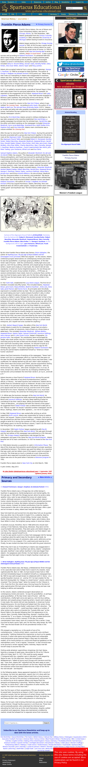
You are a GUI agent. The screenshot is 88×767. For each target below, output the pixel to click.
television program (42, 457)
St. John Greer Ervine (21, 335)
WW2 (40, 14)
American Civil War (10, 743)
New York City (27, 463)
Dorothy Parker (40, 64)
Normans (19, 739)
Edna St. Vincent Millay (15, 64)
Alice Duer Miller (12, 66)
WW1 (24, 14)
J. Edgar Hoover (70, 747)
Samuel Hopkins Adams (9, 153)
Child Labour (65, 743)
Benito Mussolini (51, 748)
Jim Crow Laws (39, 748)
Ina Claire (37, 149)
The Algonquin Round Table (70, 144)
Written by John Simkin (47, 755)
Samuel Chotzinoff (29, 333)
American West (28, 739)
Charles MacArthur (27, 145)
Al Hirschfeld (37, 235)
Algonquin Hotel (15, 137)
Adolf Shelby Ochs (42, 125)
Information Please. (41, 445)
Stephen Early (6, 127)
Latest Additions (14, 2)
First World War (14, 117)
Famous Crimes (39, 739)
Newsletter (66, 2)
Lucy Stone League (32, 283)
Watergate (68, 737)
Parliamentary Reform (12, 745)
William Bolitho (40, 331)
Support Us (79, 2)
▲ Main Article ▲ (45, 477)
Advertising (6, 762)
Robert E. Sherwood (38, 139)
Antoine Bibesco (24, 173)
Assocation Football (8, 739)
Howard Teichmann (26, 55)
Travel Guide (67, 745)
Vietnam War (48, 737)
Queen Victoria (58, 747)
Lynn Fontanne (16, 149)
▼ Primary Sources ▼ (44, 24)
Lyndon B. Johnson (33, 747)
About (41, 758)
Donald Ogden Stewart (13, 143)
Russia (63, 14)
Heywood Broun (37, 93)
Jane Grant (43, 143)
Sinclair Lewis (29, 64)
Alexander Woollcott (26, 141)
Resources (37, 2)
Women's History (75, 14)
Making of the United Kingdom (34, 741)
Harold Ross (43, 121)
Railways (23, 745)
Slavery (57, 743)
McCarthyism (49, 743)
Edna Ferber (26, 143)
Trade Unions (32, 745)
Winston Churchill (69, 46)
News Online (7, 764)
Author (48, 2)
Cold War (8, 741)
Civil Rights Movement (37, 743)
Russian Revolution (55, 745)
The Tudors (28, 737)
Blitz (73, 739)
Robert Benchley (12, 141)
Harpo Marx (44, 171)
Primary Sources (71, 158)
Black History (82, 14)
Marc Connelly (40, 145)
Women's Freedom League (71, 193)
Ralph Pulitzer (21, 406)
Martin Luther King (9, 748)
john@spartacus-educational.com (26, 471)
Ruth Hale (35, 143)
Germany (53, 14)
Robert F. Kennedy (46, 747)
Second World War (18, 737)
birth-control (13, 415)
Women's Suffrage (77, 743)
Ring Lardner (37, 66)
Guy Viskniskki (19, 127)
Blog (56, 2)
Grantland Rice (30, 125)
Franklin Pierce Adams (11, 241)
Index (24, 2)
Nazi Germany (76, 741)
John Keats (34, 105)
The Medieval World (64, 741)
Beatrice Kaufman (16, 147)
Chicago (22, 33)
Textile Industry (43, 745)
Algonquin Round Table (11, 139)
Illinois (28, 33)
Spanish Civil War (22, 743)
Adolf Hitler (20, 748)
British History (38, 737)
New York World (41, 325)
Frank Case (33, 246)
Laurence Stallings (32, 171)
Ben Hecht (43, 147)
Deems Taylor (24, 66)
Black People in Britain (53, 739)
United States (80, 739)
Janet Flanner (9, 289)
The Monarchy (65, 739)
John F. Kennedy (69, 22)
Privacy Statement (8, 760)
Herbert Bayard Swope (9, 169)
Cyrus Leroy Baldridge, (16, 125)
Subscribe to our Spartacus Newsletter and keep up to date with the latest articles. (27, 731)
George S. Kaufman (7, 171)
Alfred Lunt (26, 149)
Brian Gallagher (41, 253)
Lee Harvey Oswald (43, 750)
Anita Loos (43, 287)
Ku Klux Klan (80, 747)
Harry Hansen (5, 335)
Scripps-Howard (13, 435)
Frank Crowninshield (31, 147)
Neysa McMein (19, 287)
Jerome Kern (5, 173)
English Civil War (17, 741)
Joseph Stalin (29, 748)
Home (4, 2)
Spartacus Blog (76, 745)
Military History (59, 737)
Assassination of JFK (79, 737)
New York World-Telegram (37, 437)
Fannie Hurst (22, 289)
